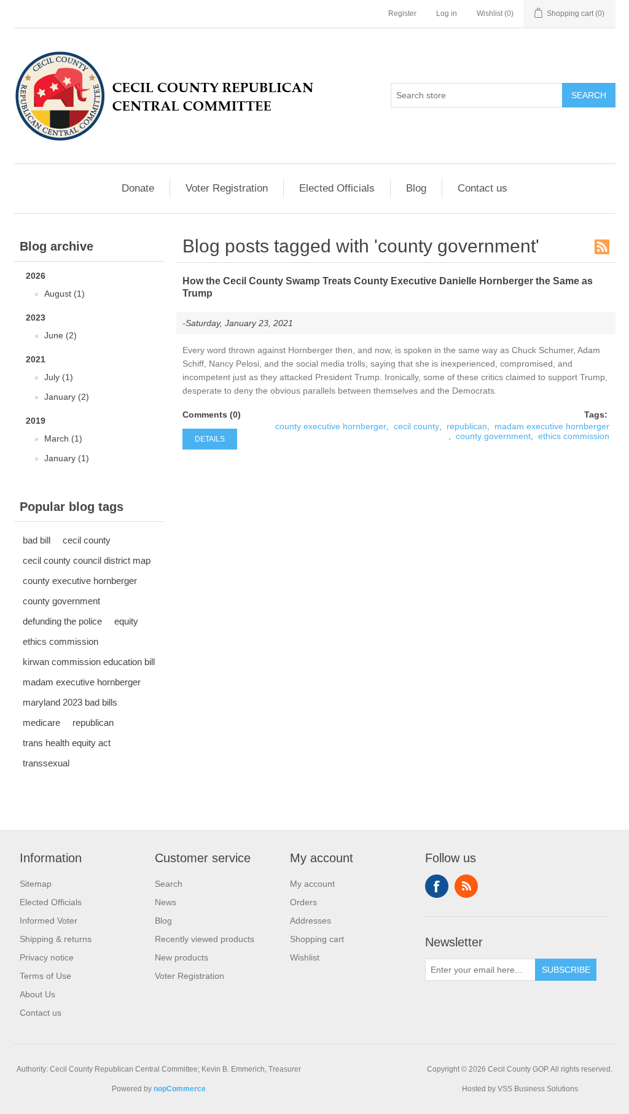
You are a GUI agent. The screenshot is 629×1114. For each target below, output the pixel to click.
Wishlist (304, 957)
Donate (138, 188)
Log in (446, 13)
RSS (602, 247)
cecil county (87, 540)
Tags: (596, 414)
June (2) (60, 335)
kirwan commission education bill (89, 661)
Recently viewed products (204, 939)
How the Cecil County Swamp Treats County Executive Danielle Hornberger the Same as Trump (387, 287)
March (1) (63, 438)
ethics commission (60, 641)
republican (93, 722)
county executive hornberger (80, 580)
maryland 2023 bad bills (70, 702)
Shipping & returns (56, 939)
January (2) (66, 397)
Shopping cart (317, 939)
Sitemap (36, 884)
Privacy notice (47, 957)
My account (312, 884)
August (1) (64, 293)
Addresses (310, 920)
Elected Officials (337, 188)
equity (126, 621)
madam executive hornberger (82, 682)
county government (61, 601)
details (210, 439)
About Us (37, 994)
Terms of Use (45, 976)
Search (168, 884)
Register (402, 13)
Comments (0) (211, 414)
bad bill (36, 540)
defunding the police (62, 621)
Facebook (436, 886)
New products (181, 957)
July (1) (58, 377)
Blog (416, 188)
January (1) (66, 458)
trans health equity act (67, 743)
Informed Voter (48, 920)
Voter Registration (227, 188)
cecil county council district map (86, 560)
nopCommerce (180, 1089)
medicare (41, 722)
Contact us (482, 188)
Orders (303, 902)
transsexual (46, 763)
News (165, 902)
